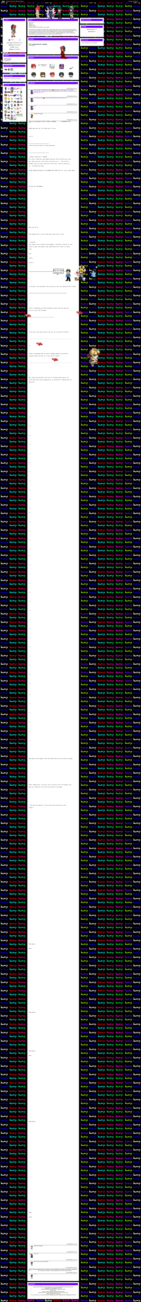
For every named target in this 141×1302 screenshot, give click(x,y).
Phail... (37, 51)
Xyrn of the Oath (33, 112)
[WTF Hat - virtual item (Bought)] (18, 106)
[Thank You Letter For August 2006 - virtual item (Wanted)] (18, 96)
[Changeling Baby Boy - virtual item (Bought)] (8, 96)
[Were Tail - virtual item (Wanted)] (8, 113)
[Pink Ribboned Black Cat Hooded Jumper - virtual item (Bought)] (5, 89)
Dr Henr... (43, 70)
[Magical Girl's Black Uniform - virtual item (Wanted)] (18, 113)
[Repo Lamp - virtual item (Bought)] (21, 96)
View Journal (32, 42)
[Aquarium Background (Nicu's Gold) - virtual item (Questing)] (21, 116)
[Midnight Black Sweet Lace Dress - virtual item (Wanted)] (15, 106)
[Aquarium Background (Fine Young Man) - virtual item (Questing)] (18, 116)
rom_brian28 (32, 1244)
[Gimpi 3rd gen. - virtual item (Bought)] (21, 99)
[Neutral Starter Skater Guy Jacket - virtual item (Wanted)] (5, 93)
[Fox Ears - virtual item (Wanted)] (11, 96)
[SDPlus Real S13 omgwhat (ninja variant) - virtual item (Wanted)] (5, 113)
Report (64, 88)
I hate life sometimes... (41, 50)
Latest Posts (92, 33)
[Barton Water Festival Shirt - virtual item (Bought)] (5, 99)
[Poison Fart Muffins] (70, 19)
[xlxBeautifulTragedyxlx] (36, 19)
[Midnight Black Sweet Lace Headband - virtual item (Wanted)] (11, 103)
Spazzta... (70, 62)
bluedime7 (61, 62)
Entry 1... (38, 52)
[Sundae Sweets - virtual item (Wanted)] (8, 116)
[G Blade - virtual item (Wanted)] (15, 116)
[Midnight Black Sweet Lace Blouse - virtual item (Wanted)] (5, 106)
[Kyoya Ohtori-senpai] (93, 280)
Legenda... (70, 70)
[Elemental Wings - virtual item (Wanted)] (18, 109)
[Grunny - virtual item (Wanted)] (21, 93)
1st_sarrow (33, 70)
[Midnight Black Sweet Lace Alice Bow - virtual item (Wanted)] (15, 103)
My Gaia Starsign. (40, 48)
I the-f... (61, 70)
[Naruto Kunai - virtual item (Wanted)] (15, 109)
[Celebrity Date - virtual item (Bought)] (5, 96)
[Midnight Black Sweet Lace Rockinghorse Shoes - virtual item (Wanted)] (21, 103)
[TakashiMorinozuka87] (67, 281)
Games (22, 1)
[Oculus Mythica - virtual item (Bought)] (18, 99)
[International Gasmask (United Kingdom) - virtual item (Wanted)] (5, 116)
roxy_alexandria (33, 119)
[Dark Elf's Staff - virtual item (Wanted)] (5, 109)
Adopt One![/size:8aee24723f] (53, 1296)
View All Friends (33, 60)
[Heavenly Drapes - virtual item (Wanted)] (15, 113)
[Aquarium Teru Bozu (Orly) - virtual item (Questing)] (15, 119)
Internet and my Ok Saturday (43, 47)
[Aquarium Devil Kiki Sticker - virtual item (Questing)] (8, 119)
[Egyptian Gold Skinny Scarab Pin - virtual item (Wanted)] (11, 99)
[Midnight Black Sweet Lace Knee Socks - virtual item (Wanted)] (18, 103)
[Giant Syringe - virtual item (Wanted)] (21, 109)
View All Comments (34, 85)
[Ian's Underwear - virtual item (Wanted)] (15, 99)
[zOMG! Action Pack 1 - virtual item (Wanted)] (8, 103)
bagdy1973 (43, 62)
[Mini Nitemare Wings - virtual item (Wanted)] (8, 93)
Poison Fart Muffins (34, 1259)
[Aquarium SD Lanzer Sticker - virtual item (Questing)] (5, 119)
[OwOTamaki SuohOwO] (80, 280)
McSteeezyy (32, 1251)
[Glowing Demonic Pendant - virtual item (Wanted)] (21, 89)
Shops (8, 1)
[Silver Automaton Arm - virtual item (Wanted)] (5, 103)
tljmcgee (52, 62)
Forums (13, 1)
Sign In (136, 1)
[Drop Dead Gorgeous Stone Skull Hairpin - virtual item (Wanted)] (8, 89)
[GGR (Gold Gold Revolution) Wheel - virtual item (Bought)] (11, 93)
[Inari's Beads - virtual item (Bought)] (18, 93)
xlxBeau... (33, 62)
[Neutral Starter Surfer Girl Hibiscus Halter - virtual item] (8, 70)
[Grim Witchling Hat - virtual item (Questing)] (11, 109)
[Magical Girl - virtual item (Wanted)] (21, 113)
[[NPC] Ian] (58, 19)
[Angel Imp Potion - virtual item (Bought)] (8, 106)
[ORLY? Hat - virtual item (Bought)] (15, 89)
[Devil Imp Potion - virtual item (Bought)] (11, 106)
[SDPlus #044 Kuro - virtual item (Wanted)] (11, 116)
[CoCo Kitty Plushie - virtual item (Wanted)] (15, 96)
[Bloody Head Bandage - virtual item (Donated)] (18, 89)
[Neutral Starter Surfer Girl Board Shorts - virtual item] (11, 70)
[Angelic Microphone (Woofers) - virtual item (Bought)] (15, 93)
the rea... (52, 70)
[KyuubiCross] (50, 19)
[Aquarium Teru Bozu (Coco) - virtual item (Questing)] (11, 119)
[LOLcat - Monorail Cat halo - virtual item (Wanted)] (21, 106)
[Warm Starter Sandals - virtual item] (5, 70)
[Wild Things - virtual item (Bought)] (11, 89)
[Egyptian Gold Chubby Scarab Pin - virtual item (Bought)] (8, 99)
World (17, 1)
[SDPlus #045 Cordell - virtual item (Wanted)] (11, 113)
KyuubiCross (32, 88)
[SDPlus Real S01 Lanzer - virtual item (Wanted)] (8, 109)
